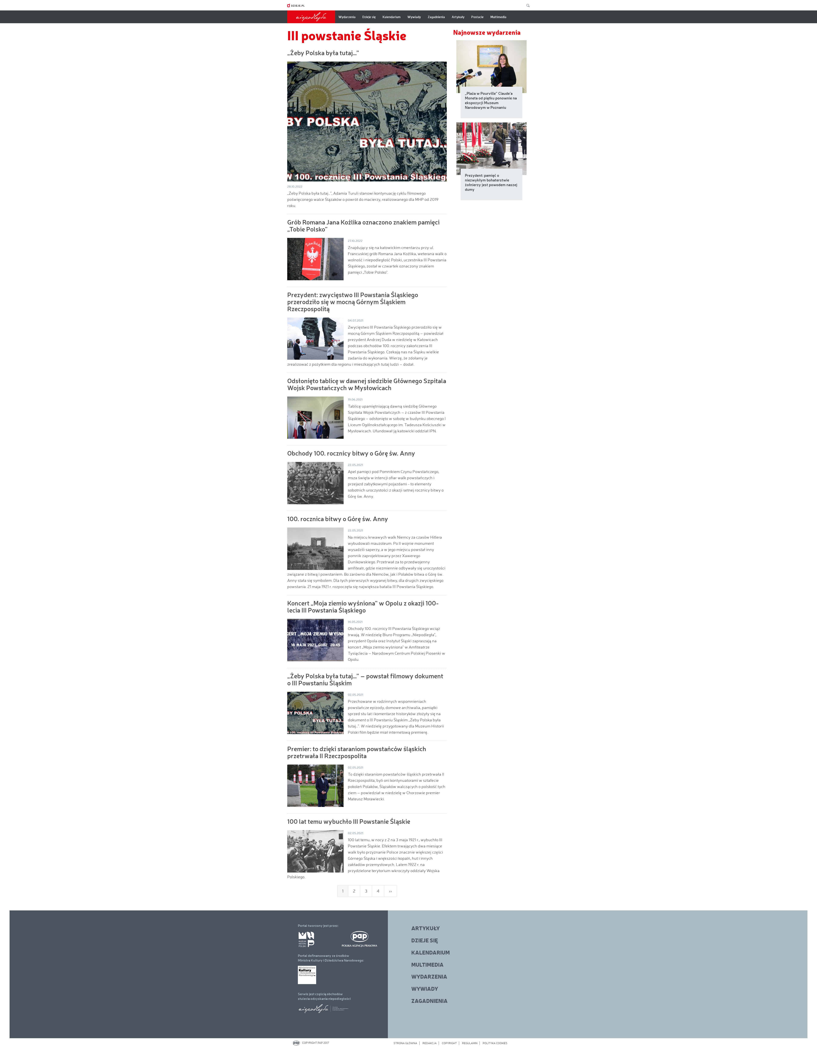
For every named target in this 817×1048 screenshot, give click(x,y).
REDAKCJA (430, 1043)
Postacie (477, 17)
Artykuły (458, 17)
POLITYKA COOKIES (495, 1043)
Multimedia (498, 17)
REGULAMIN (469, 1043)
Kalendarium (392, 17)
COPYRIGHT (449, 1043)
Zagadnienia (436, 17)
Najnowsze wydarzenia (487, 32)
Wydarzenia (347, 17)
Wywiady (414, 17)
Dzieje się (369, 17)
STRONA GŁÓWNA (405, 1043)
